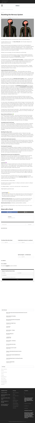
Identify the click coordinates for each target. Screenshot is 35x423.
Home (2, 9)
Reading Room (3, 376)
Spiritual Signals (4, 381)
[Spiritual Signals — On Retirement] (26, 248)
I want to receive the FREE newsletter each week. (9, 277)
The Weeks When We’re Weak (6, 240)
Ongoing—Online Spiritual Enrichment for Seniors (13, 351)
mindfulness (13, 202)
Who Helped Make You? (9, 333)
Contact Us (26, 405)
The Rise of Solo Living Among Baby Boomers (13, 354)
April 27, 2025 (4, 17)
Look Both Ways (8, 337)
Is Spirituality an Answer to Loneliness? (25, 240)
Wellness (4, 9)
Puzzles (2, 375)
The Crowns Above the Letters (11, 344)
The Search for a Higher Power (11, 323)
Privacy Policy (24, 421)
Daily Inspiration (4, 369)
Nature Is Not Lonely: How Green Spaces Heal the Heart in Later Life (16, 312)
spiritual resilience (19, 202)
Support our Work (27, 403)
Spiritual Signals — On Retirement (24, 254)
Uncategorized (4, 382)
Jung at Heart (8, 326)
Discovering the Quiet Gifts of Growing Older (13, 319)
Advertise (26, 408)
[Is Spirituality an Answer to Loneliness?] (26, 234)
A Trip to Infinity (4, 392)
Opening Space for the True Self (11, 347)
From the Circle (4, 372)
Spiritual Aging (3, 379)
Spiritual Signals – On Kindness (11, 340)
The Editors (9, 216)
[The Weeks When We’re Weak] (9, 234)
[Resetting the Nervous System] (4, 218)
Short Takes (3, 378)
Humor (2, 373)
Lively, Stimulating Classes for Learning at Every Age (14, 358)
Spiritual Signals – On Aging (10, 330)
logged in (7, 265)
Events (2, 370)
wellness (24, 202)
